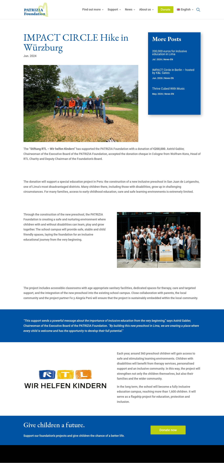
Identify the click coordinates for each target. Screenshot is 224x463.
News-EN (168, 59)
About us (145, 9)
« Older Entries (161, 108)
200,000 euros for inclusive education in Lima (169, 52)
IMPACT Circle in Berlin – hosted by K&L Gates (173, 71)
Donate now (168, 430)
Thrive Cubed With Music (168, 88)
